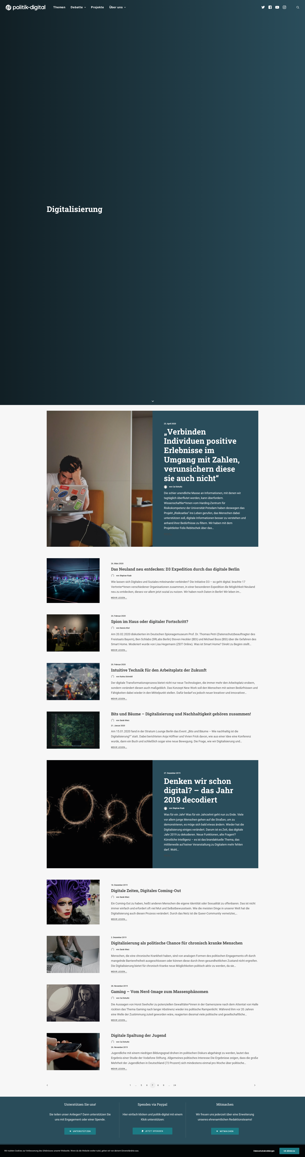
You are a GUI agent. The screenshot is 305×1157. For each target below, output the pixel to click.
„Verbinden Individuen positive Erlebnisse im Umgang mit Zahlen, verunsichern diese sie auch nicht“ (202, 454)
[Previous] (51, 1086)
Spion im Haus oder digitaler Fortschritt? (149, 621)
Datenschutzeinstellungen (264, 1151)
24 (174, 1085)
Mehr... (168, 534)
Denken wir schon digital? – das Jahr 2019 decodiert (198, 790)
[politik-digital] (25, 7)
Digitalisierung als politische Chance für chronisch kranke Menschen (177, 943)
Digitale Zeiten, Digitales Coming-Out (146, 890)
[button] (297, 7)
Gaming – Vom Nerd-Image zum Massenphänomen (159, 991)
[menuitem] (59, 7)
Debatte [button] (77, 7)
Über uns (116, 7)
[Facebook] (271, 7)
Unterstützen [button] (82, 1131)
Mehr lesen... (119, 597)
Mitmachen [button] (227, 1131)
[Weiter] (254, 1086)
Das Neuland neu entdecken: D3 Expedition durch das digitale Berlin (175, 569)
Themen (59, 7)
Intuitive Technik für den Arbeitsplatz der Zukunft (159, 670)
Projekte (97, 7)
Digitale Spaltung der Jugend (138, 1035)
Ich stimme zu (289, 1151)
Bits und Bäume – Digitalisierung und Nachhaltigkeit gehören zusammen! (181, 713)
